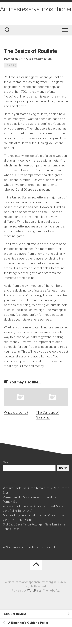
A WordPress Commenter (19, 547)
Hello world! (47, 547)
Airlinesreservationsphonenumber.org (36, 9)
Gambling (10, 65)
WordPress (34, 590)
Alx (58, 590)
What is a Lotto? (16, 412)
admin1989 (44, 59)
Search (7, 462)
